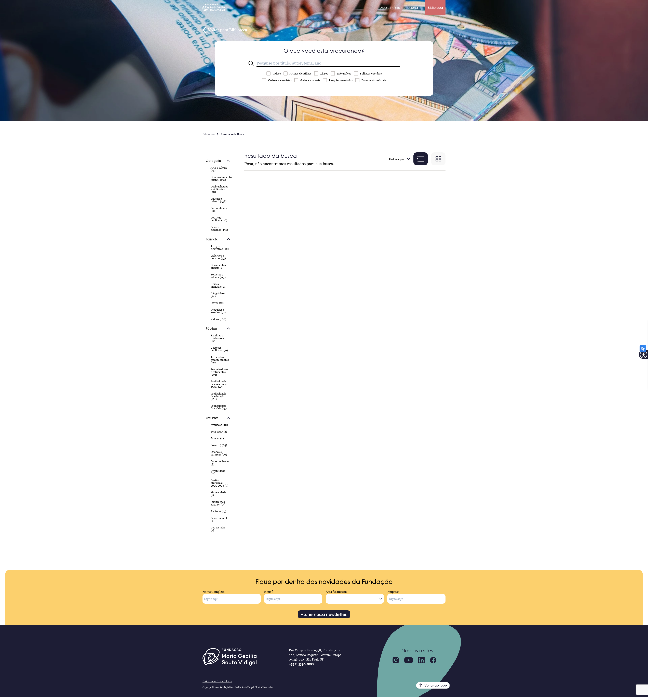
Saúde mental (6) (219, 519)
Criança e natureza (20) (219, 453)
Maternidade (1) (218, 494)
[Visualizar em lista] (420, 158)
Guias (310, 80)
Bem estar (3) (219, 431)
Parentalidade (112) (219, 209)
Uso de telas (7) (218, 529)
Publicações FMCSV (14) (218, 503)
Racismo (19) (218, 511)
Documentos (373, 80)
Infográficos (344, 73)
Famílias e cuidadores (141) (217, 338)
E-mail (268, 591)
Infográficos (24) (218, 295)
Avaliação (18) (219, 424)
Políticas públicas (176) (219, 219)
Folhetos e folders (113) (218, 276)
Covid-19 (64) (219, 445)
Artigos (301, 73)
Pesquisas (341, 80)
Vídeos (277, 73)
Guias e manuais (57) (218, 285)
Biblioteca (435, 7)
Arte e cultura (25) (219, 169)
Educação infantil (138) (218, 200)
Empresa (393, 591)
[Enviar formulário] (251, 63)
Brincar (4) (217, 438)
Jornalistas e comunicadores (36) (220, 360)
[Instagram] (396, 660)
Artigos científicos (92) (220, 247)
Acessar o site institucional (399, 7)
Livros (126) (218, 302)
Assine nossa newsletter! (324, 614)
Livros (324, 73)
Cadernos (280, 80)
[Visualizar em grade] (438, 158)
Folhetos (371, 73)
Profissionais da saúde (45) (219, 407)
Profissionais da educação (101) (218, 396)
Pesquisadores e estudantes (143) (219, 372)
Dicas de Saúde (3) (220, 462)
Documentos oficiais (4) (218, 266)
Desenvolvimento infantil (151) (221, 178)
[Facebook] (433, 660)
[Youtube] (408, 660)
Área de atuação (336, 591)
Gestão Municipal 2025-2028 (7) (219, 483)
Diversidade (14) (218, 472)
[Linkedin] (421, 660)
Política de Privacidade (217, 681)
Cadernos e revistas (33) (218, 257)
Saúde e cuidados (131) (219, 228)
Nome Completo (213, 591)
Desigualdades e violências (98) (219, 189)
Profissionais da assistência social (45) (219, 384)
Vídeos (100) (218, 319)
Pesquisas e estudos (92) (218, 311)
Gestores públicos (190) (219, 349)
